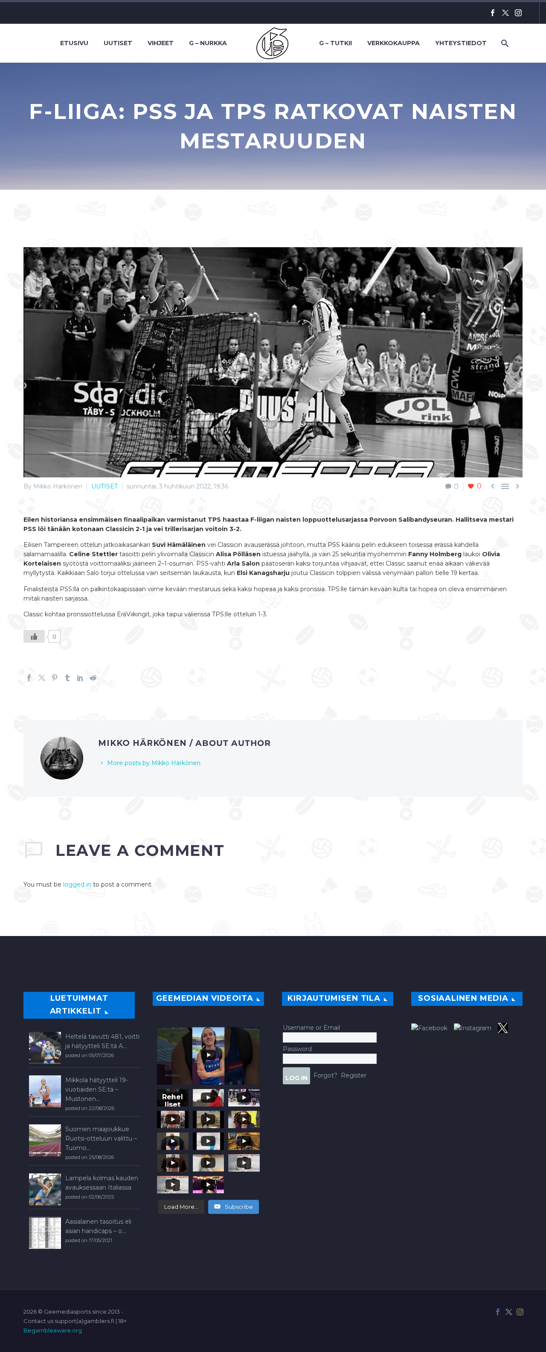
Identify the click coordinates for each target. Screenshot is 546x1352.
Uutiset (118, 43)
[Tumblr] (67, 677)
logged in (77, 884)
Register (353, 1075)
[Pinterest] (54, 677)
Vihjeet (161, 43)
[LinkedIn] (80, 677)
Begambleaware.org (52, 1330)
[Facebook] (492, 12)
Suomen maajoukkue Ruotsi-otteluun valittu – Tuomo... (101, 1138)
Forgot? (325, 1075)
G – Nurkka (208, 43)
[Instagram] (518, 12)
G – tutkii (335, 43)
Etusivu (74, 43)
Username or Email (311, 1027)
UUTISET (104, 486)
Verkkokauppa (393, 43)
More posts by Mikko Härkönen (153, 763)
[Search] (504, 43)
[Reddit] (93, 677)
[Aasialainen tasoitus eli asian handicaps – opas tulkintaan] (45, 1233)
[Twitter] (505, 12)
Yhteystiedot (461, 43)
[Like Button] (34, 636)
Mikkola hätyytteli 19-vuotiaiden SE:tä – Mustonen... (96, 1089)
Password (297, 1049)
